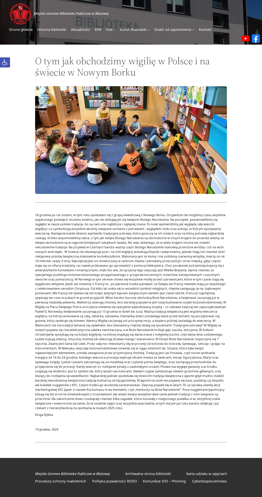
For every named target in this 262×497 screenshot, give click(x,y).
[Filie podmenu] (114, 30)
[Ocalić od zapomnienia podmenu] (193, 30)
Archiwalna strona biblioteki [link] (148, 473)
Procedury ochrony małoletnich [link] (60, 481)
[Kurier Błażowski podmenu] (149, 30)
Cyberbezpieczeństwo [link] (209, 481)
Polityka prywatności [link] (109, 481)
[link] (5, 62)
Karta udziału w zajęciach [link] (206, 473)
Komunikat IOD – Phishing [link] (164, 481)
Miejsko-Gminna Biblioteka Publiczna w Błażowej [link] (71, 13)
